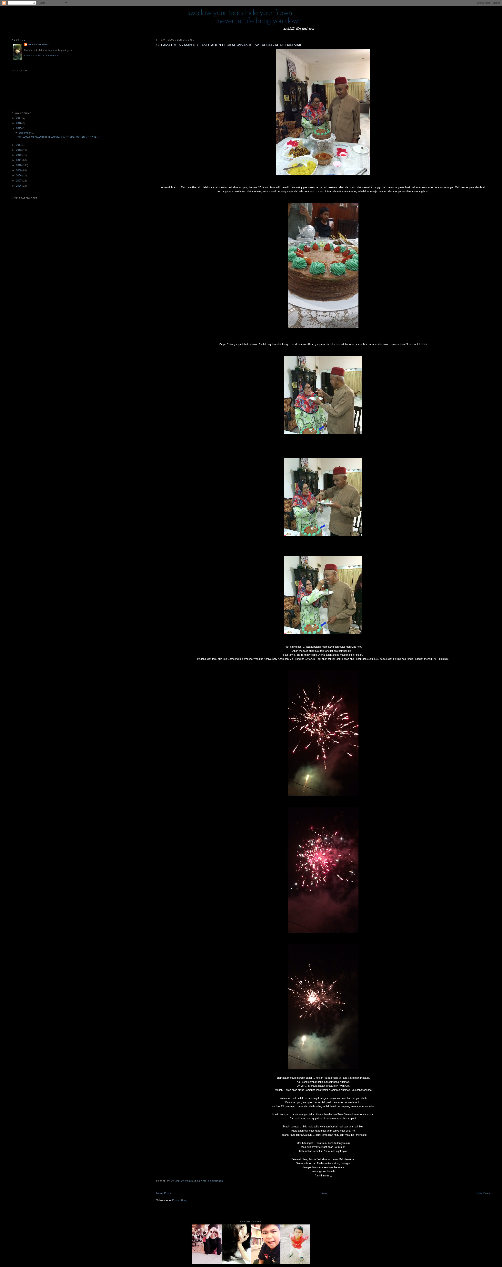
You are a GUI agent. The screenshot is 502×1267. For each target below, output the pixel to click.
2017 (19, 118)
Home (323, 1193)
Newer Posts (163, 1193)
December (25, 132)
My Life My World (39, 44)
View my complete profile (41, 55)
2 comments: (216, 1181)
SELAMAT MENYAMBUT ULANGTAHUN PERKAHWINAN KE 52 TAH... (59, 137)
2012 (19, 155)
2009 (19, 170)
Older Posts (483, 1193)
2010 (19, 165)
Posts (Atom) (179, 1200)
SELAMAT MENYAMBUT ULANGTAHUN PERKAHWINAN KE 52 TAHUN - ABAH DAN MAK (228, 45)
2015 (19, 128)
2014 (19, 144)
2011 (19, 160)
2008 (19, 175)
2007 (19, 180)
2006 (19, 185)
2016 (19, 123)
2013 (19, 150)
